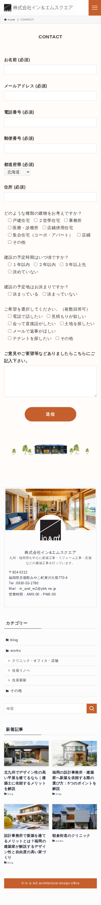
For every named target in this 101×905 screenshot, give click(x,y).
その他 (16, 691)
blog (14, 640)
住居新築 (19, 680)
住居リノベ (21, 670)
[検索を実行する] (91, 708)
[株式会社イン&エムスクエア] (38, 8)
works (15, 650)
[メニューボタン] (95, 8)
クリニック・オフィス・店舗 (35, 661)
